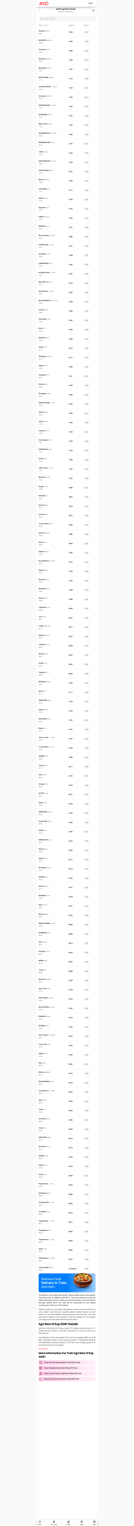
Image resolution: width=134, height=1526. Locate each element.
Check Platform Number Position (53, 7)
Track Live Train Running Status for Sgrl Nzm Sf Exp (62, 1362)
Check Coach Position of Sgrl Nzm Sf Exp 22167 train (62, 1373)
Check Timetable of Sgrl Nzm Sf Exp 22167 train (60, 1368)
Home (39, 7)
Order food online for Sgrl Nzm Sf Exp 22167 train (61, 1379)
